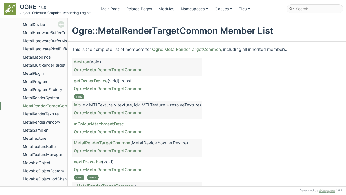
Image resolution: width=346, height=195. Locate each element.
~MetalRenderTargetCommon (103, 185)
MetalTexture (34, 138)
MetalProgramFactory (42, 89)
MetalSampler (35, 130)
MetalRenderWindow (41, 122)
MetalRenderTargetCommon (49, 105)
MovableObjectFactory (43, 170)
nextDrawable (88, 161)
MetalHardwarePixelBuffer (46, 49)
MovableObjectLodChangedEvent (53, 179)
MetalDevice (34, 24)
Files (243, 8)
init (77, 105)
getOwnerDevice (91, 80)
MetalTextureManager (42, 154)
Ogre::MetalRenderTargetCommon (186, 49)
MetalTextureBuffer (40, 146)
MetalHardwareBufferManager (50, 40)
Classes (222, 8)
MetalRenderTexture (41, 114)
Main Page (110, 8)
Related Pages (139, 8)
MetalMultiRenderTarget (44, 65)
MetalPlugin (33, 73)
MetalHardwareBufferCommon (50, 32)
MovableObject (36, 162)
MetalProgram (35, 81)
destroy (81, 61)
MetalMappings (37, 57)
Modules (166, 8)
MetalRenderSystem (41, 97)
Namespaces (193, 8)
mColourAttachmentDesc (99, 123)
